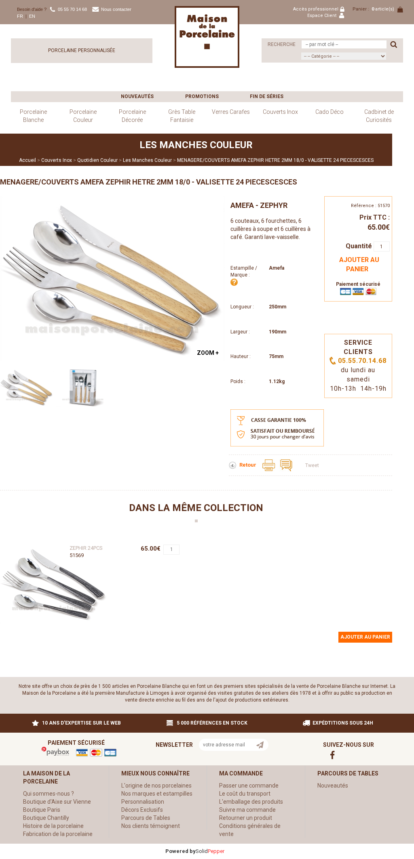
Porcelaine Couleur (83, 116)
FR (20, 16)
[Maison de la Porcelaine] (207, 37)
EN (32, 16)
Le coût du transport (244, 793)
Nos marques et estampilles (156, 793)
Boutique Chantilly (46, 818)
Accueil (27, 160)
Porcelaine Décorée (132, 116)
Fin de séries (266, 96)
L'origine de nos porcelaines (156, 785)
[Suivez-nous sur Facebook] (337, 755)
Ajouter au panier (359, 264)
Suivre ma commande (247, 810)
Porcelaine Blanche (33, 116)
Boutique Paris (41, 810)
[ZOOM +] (112, 278)
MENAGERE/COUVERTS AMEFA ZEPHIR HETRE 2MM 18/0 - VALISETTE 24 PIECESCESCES (275, 160)
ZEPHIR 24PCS (86, 548)
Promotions (202, 96)
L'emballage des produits (251, 801)
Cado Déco (329, 112)
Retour (248, 465)
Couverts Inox (280, 112)
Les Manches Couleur (147, 160)
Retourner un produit (245, 818)
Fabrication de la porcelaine (58, 834)
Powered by (180, 851)
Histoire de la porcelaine (53, 826)
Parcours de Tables (145, 818)
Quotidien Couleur (97, 160)
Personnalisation (142, 801)
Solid (210, 851)
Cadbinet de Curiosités (379, 116)
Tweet (312, 465)
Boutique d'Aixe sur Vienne (57, 801)
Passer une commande (249, 785)
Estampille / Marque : (243, 271)
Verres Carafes (231, 112)
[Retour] (233, 465)
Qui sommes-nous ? (48, 793)
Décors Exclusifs (142, 810)
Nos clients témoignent (150, 826)
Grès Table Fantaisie (181, 116)
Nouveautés (137, 96)
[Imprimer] (269, 465)
